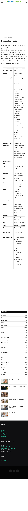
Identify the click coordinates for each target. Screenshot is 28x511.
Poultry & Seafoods (5, 362)
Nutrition (3, 462)
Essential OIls (4, 325)
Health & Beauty (4, 340)
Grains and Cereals (5, 337)
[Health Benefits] (14, 2)
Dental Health (4, 320)
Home (2, 429)
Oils (2, 357)
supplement (3, 369)
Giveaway (3, 335)
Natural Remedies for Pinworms (16, 392)
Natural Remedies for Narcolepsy (16, 399)
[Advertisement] (14, 21)
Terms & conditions (5, 434)
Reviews (3, 367)
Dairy (2, 317)
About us (3, 430)
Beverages (3, 315)
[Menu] (2, 2)
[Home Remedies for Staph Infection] (4, 381)
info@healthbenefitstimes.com (8, 446)
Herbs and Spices (4, 342)
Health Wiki (3, 460)
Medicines (3, 345)
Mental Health (4, 347)
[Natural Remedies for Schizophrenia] (4, 388)
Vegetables (3, 372)
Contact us (3, 431)
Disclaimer (3, 436)
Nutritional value (4, 352)
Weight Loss (3, 374)
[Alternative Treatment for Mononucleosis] (4, 414)
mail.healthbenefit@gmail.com (8, 448)
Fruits (2, 332)
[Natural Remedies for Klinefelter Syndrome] (4, 407)
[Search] (26, 2)
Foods (2, 330)
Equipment (3, 322)
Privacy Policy (4, 433)
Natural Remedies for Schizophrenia (17, 386)
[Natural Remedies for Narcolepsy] (4, 401)
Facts (2, 327)
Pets (2, 359)
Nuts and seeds (4, 354)
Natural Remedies (5, 349)
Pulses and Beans (5, 364)
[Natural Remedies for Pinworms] (4, 394)
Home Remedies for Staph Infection (17, 379)
